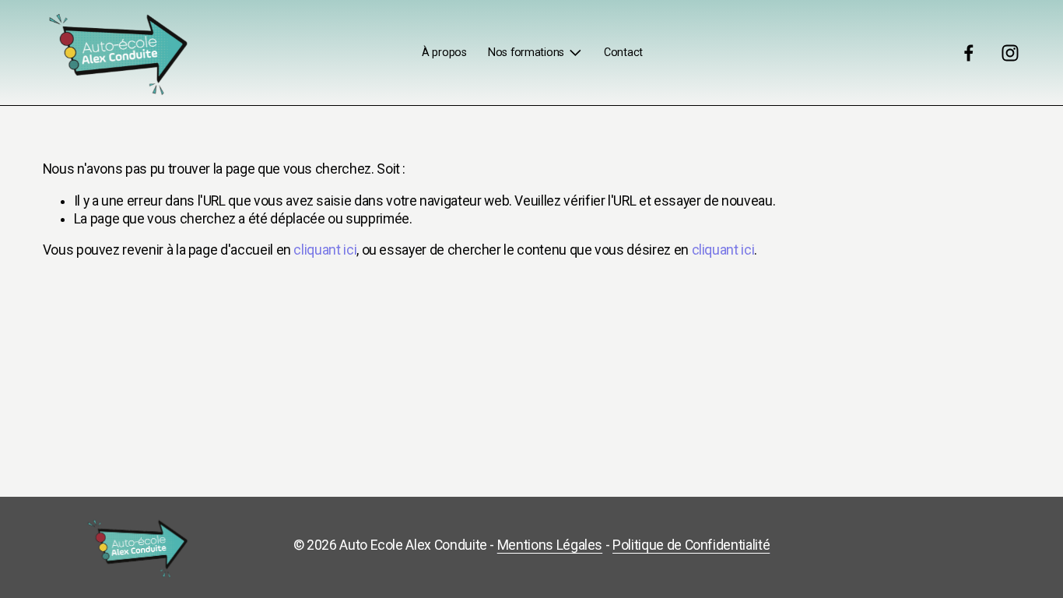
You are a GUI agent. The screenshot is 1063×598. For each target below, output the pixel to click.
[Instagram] (1010, 53)
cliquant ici (324, 250)
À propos (444, 52)
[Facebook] (969, 53)
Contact (623, 52)
